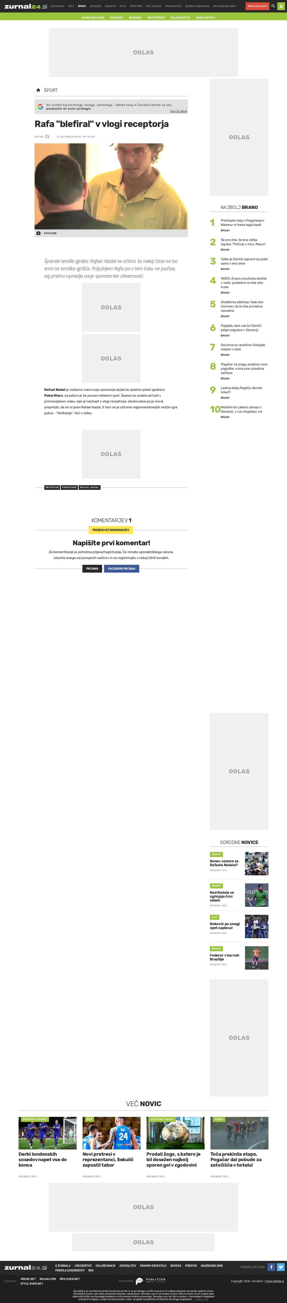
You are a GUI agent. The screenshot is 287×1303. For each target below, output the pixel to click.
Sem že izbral (178, 111)
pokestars (69, 487)
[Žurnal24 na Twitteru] (281, 1267)
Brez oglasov (257, 6)
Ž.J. (47, 136)
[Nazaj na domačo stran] (38, 90)
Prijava (92, 568)
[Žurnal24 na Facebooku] (271, 1267)
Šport (51, 90)
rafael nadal (89, 487)
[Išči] (273, 6)
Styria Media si (275, 1281)
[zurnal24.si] (26, 6)
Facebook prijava (121, 568)
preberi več (111, 530)
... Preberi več (200, 1299)
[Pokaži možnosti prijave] (281, 6)
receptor (52, 487)
